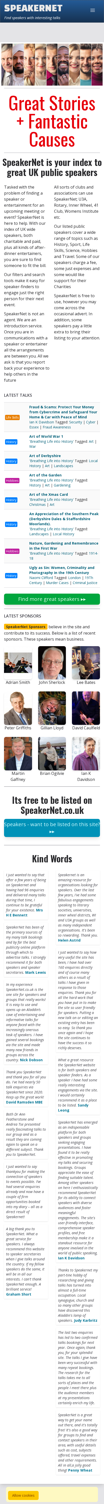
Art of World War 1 (46, 436)
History (11, 442)
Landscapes (63, 465)
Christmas (37, 504)
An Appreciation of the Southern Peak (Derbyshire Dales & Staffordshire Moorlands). (64, 518)
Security (75, 422)
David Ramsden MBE (24, 1102)
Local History (63, 534)
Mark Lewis (35, 972)
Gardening (62, 485)
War (32, 446)
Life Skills (12, 417)
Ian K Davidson (42, 422)
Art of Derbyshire (45, 455)
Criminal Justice (85, 582)
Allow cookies (23, 1495)
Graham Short (18, 1294)
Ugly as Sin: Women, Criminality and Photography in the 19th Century (61, 570)
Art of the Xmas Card (48, 494)
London (74, 577)
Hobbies (12, 480)
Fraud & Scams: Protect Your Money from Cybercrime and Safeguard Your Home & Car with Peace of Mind (63, 412)
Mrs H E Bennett (24, 912)
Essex (34, 427)
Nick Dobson (31, 1059)
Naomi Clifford (41, 577)
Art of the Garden (45, 475)
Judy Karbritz (85, 1320)
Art (91, 441)
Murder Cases (57, 582)
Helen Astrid (69, 940)
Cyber (90, 422)
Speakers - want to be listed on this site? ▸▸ (52, 828)
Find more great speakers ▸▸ (52, 599)
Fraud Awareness (57, 427)
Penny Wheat (80, 1470)
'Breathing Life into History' (52, 441)
